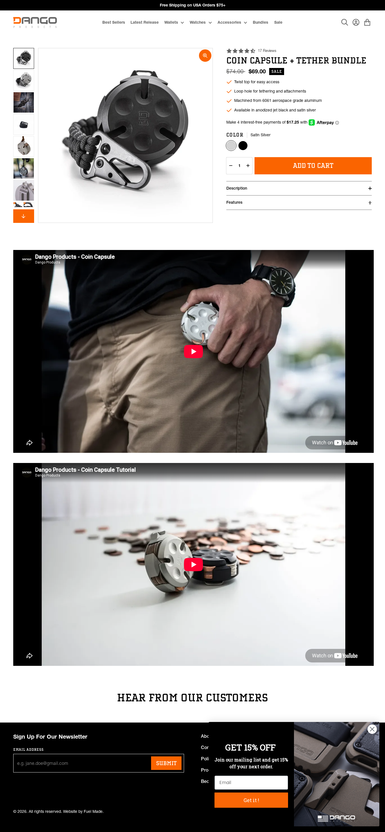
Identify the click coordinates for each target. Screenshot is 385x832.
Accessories (229, 22)
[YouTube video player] (193, 351)
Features (234, 202)
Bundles (260, 22)
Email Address (28, 749)
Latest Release (144, 22)
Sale (278, 22)
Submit (166, 763)
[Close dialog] (372, 729)
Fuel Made (93, 811)
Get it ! (251, 800)
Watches (198, 22)
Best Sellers (113, 22)
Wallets (171, 22)
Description (236, 188)
